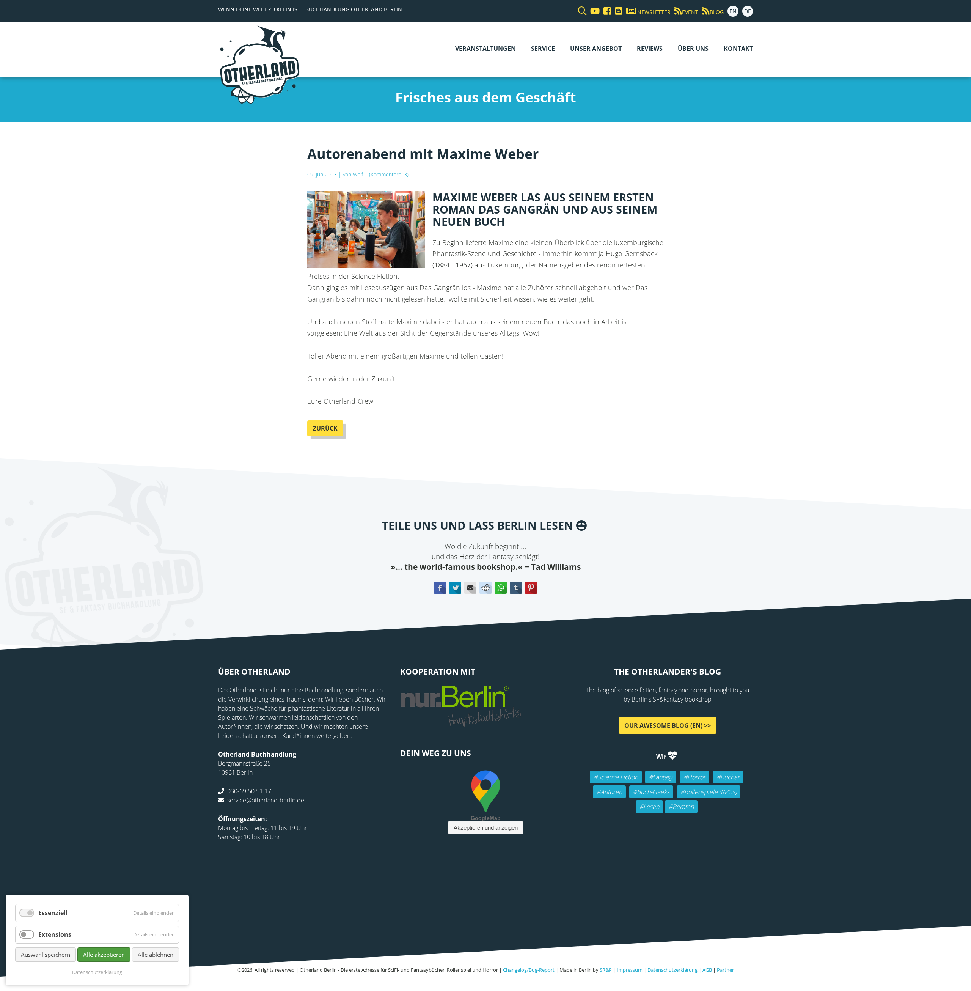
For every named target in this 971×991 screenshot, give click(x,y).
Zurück (325, 428)
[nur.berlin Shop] (461, 723)
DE (747, 11)
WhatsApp (501, 588)
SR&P (606, 969)
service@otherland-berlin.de (265, 800)
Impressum (630, 969)
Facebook (440, 588)
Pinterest (531, 588)
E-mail (470, 588)
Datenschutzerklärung (672, 969)
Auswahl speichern (45, 954)
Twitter (455, 588)
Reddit (485, 588)
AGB (707, 969)
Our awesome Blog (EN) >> (667, 725)
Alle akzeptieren (104, 954)
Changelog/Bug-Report (529, 969)
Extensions (54, 934)
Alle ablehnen (155, 954)
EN (733, 11)
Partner (725, 969)
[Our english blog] (616, 11)
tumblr (516, 588)
